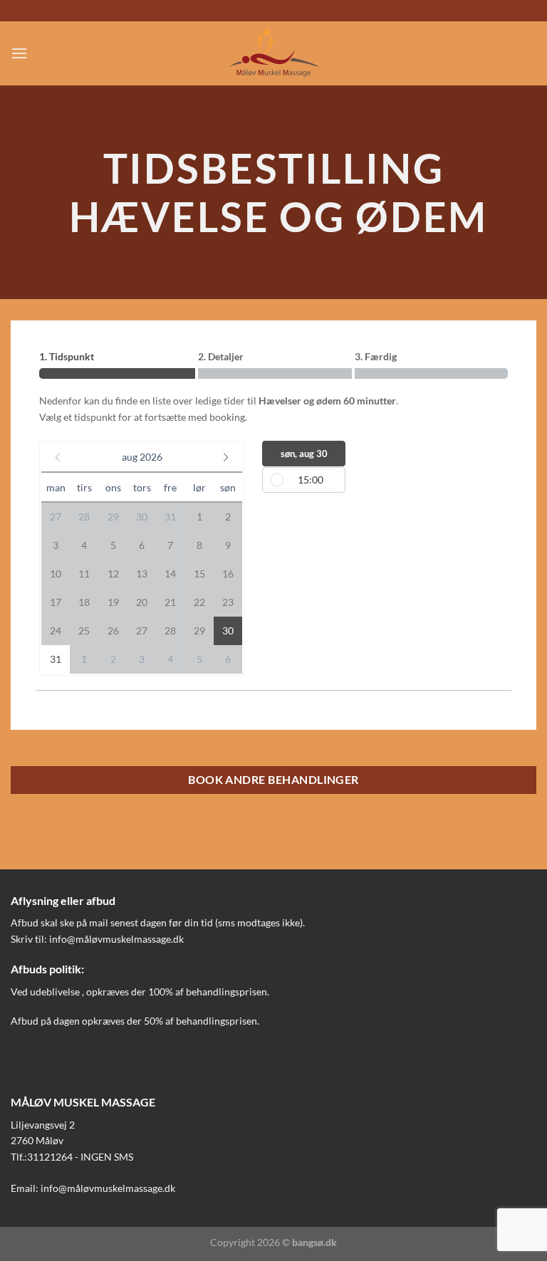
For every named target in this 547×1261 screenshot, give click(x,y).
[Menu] (19, 53)
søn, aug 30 (304, 453)
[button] (141, 457)
